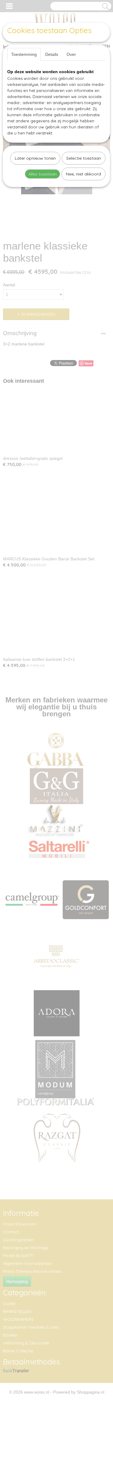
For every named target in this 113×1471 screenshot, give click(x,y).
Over (71, 54)
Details (51, 54)
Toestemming (24, 54)
